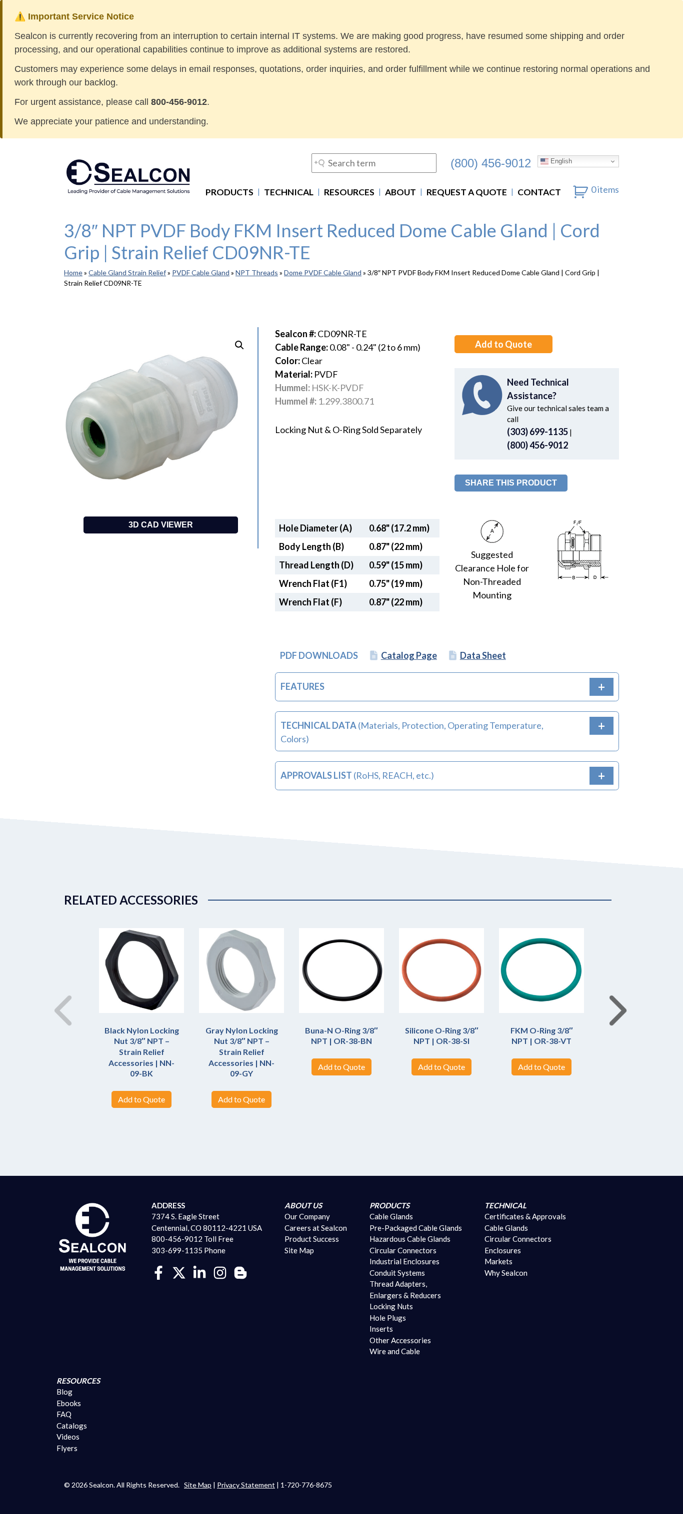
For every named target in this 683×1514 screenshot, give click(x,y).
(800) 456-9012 (490, 162)
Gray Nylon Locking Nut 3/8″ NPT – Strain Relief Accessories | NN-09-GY (242, 1051)
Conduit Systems (397, 1272)
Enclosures (502, 1250)
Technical (289, 192)
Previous (59, 1000)
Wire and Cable (395, 1351)
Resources (349, 192)
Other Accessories (400, 1340)
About (400, 192)
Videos (68, 1436)
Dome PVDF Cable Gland (323, 272)
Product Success (311, 1238)
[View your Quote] (580, 189)
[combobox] (374, 163)
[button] (239, 345)
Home (73, 272)
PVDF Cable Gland (201, 272)
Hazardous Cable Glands (410, 1238)
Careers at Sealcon (315, 1227)
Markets (498, 1261)
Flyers (67, 1448)
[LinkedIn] (199, 1271)
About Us (303, 1205)
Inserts (381, 1328)
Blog (64, 1391)
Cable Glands (391, 1216)
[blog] (241, 1271)
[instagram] (220, 1271)
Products (230, 192)
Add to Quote (503, 344)
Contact (539, 192)
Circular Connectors (403, 1250)
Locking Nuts (391, 1306)
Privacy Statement (246, 1485)
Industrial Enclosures (405, 1261)
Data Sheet (483, 655)
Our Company (307, 1216)
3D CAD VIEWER (160, 524)
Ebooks (68, 1403)
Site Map (299, 1250)
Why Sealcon (506, 1272)
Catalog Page (409, 655)
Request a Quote (466, 192)
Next (614, 1000)
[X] (179, 1271)
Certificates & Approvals (525, 1216)
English (560, 161)
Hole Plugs (388, 1317)
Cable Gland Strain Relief (127, 272)
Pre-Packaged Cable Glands (416, 1227)
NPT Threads (257, 272)
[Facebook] (159, 1271)
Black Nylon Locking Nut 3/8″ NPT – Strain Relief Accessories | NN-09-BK (141, 1051)
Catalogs (71, 1425)
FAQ (64, 1414)
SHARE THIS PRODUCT (511, 483)
